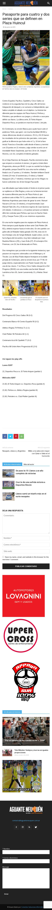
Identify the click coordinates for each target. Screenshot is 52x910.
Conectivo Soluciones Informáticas (33, 907)
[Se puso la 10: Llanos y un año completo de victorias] (8, 473)
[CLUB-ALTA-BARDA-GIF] (22, 792)
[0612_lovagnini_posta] (23, 616)
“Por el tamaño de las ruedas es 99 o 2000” (24, 740)
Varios (10, 9)
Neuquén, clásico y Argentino (14, 451)
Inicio (4, 9)
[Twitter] (35, 827)
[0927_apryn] (26, 704)
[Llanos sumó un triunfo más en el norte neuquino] (8, 496)
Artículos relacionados (12, 464)
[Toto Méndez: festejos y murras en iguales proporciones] (7, 752)
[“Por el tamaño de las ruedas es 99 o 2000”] (26, 731)
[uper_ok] (20, 652)
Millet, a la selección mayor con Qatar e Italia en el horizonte (39, 453)
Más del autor (29, 464)
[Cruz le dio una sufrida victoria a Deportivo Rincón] (8, 485)
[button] (48, 3)
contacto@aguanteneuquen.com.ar (26, 820)
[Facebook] (16, 827)
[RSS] (29, 827)
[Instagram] (22, 827)
